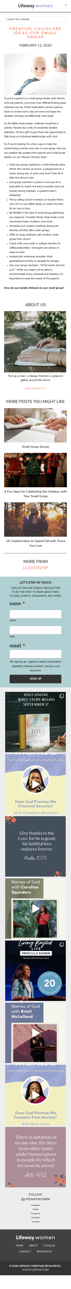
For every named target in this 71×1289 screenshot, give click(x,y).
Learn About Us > (35, 388)
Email (17, 645)
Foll (32, 1194)
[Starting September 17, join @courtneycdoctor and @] (35, 722)
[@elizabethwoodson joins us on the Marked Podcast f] (35, 784)
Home (19, 1246)
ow (39, 1194)
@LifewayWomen (35, 1199)
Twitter (35, 1209)
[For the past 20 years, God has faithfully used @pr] (35, 970)
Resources (44, 1252)
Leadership (35, 568)
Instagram (35, 1205)
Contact (25, 1252)
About (33, 1246)
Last (12, 636)
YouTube (35, 1222)
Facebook (35, 1214)
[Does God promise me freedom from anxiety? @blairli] (35, 1095)
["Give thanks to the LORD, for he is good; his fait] (35, 846)
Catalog (49, 1246)
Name (17, 603)
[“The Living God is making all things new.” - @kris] (35, 1033)
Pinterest (35, 1218)
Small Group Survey (35, 447)
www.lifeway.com (35, 1270)
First (13, 620)
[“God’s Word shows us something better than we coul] (35, 908)
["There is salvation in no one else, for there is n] (35, 1157)
